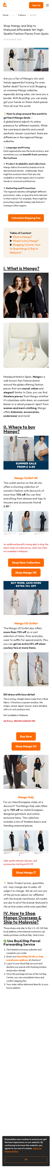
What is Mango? (22, 237)
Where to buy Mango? (26, 240)
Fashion (22, 15)
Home (5, 15)
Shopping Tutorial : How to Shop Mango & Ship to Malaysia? (25, 248)
